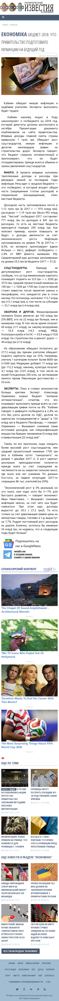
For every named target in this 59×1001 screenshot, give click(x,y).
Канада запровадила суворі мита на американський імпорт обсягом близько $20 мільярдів (13, 890)
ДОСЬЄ (41, 969)
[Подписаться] (22, 544)
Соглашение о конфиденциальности (26, 981)
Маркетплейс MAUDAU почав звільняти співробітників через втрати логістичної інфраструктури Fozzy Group (13, 932)
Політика (46, 963)
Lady (40, 975)
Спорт (8, 975)
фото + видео (8, 789)
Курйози (50, 969)
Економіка (14, 34)
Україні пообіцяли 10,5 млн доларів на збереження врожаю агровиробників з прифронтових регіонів (43, 890)
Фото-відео (10, 969)
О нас (48, 981)
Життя (16, 975)
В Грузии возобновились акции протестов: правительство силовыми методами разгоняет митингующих (13, 799)
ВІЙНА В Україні (32, 963)
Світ (33, 969)
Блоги (20, 963)
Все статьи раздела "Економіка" (20, 951)
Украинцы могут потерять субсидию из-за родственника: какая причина (44, 794)
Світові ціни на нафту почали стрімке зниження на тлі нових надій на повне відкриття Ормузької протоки (43, 932)
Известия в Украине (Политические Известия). (30, 995)
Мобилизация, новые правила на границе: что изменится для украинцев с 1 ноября (14, 841)
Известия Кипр (29, 975)
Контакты (49, 975)
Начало (12, 963)
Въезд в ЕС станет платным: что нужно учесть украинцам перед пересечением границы (44, 841)
